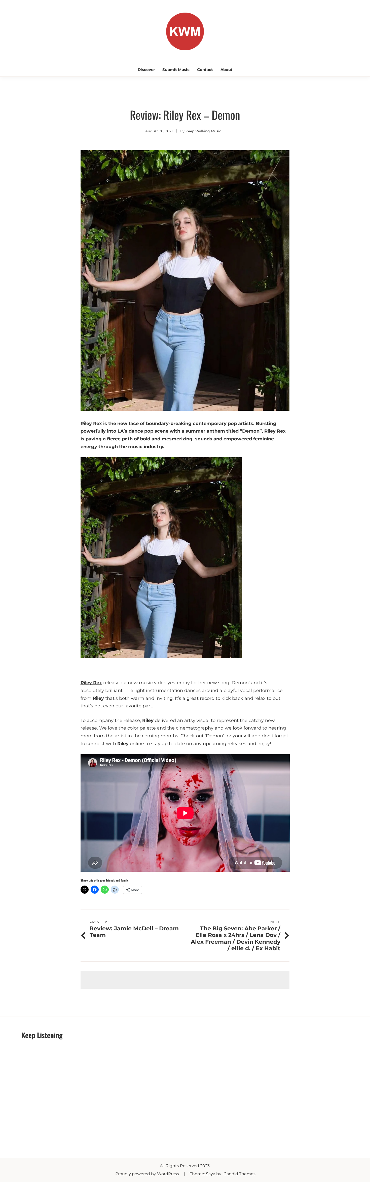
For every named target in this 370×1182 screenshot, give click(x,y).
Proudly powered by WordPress (147, 1173)
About (226, 69)
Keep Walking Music (203, 131)
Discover (146, 69)
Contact (205, 69)
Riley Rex (91, 682)
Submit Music (176, 69)
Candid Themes (239, 1173)
